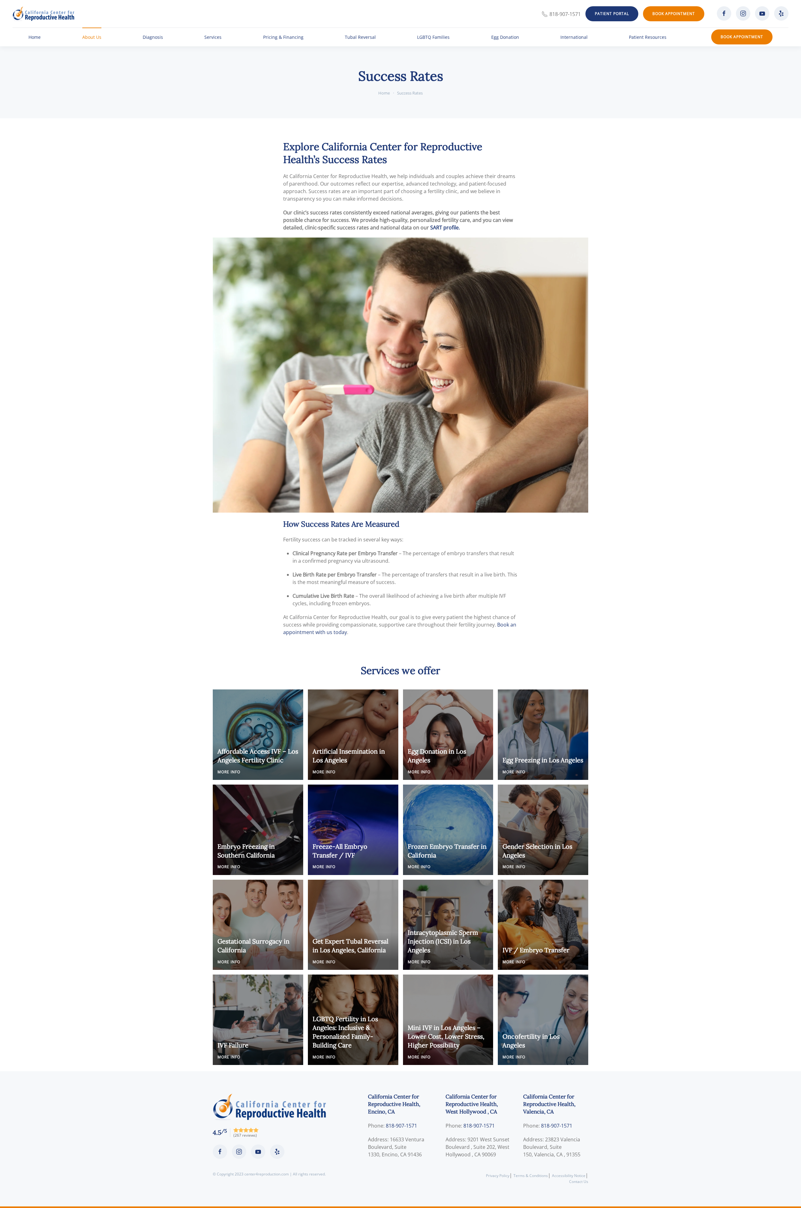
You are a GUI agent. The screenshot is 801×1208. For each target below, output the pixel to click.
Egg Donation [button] (505, 37)
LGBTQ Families (433, 37)
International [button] (574, 37)
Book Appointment (673, 13)
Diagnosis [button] (153, 37)
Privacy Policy (497, 1175)
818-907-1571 (565, 14)
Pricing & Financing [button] (283, 37)
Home (34, 37)
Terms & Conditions (530, 1175)
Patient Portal (612, 13)
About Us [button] (91, 37)
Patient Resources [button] (647, 37)
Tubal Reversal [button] (360, 37)
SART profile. (445, 227)
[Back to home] (43, 13)
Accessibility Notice (568, 1175)
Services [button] (213, 37)
